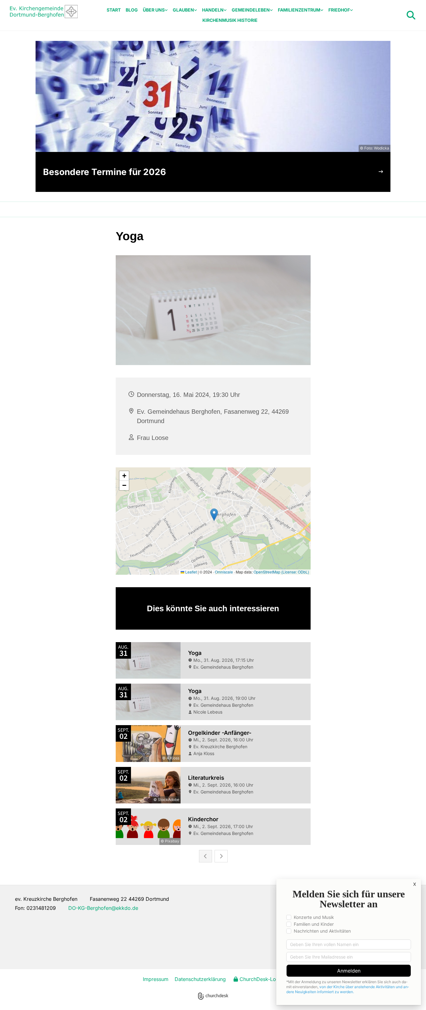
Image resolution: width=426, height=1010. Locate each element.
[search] (411, 15)
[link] (155, 10)
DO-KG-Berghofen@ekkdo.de (103, 908)
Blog (132, 9)
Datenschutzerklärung (200, 979)
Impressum (155, 979)
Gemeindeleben (251, 9)
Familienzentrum (299, 9)
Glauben (183, 9)
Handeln (213, 9)
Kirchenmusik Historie (230, 20)
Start (114, 9)
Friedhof (339, 9)
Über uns (154, 9)
